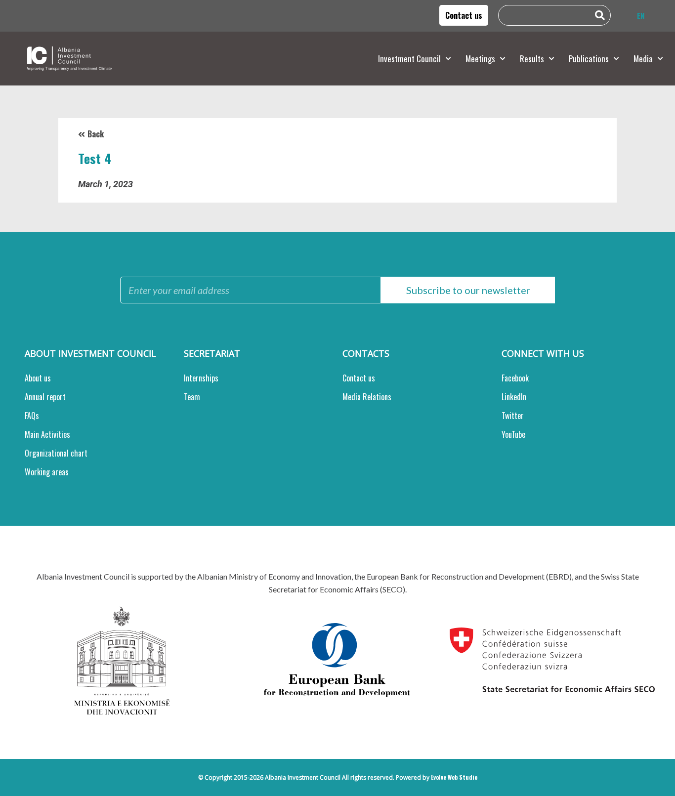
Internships (201, 378)
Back (95, 134)
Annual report (45, 397)
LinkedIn (514, 397)
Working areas (47, 472)
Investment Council (409, 58)
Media (643, 58)
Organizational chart (56, 453)
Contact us (358, 378)
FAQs (32, 415)
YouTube (513, 434)
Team (192, 397)
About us (38, 378)
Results (532, 58)
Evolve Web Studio (454, 777)
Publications (589, 58)
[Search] (602, 15)
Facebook (515, 378)
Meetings (480, 58)
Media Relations (366, 397)
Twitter (513, 415)
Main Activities (47, 434)
